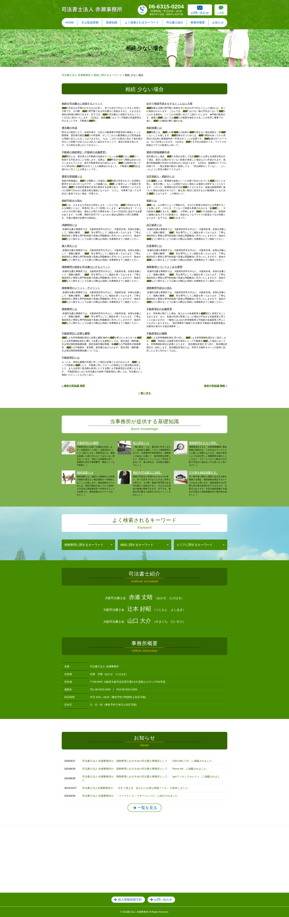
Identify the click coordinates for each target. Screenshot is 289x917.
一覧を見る (147, 808)
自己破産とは (154, 225)
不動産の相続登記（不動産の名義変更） (85, 152)
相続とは (151, 200)
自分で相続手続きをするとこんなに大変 (169, 103)
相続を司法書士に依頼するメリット (82, 103)
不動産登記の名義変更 (159, 309)
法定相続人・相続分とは (160, 176)
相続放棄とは (154, 127)
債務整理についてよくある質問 (164, 267)
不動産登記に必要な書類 (76, 333)
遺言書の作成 (69, 127)
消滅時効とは (69, 225)
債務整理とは (69, 309)
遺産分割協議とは (72, 176)
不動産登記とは (71, 357)
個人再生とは (69, 246)
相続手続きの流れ (72, 200)
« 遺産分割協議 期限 (73, 385)
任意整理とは (154, 246)
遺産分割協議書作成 (157, 152)
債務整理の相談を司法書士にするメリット (86, 267)
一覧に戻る (144, 393)
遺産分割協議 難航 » (215, 385)
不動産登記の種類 (156, 333)
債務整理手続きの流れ (159, 288)
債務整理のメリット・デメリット (81, 288)
